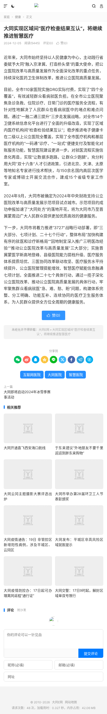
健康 (18, 17)
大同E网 (53, 6)
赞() (61, 43)
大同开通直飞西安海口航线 (25, 448)
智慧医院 (76, 375)
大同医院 (55, 375)
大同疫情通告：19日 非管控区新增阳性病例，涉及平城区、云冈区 (28, 544)
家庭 (7, 17)
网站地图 (71, 702)
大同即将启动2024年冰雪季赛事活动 (27, 394)
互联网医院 (32, 375)
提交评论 (91, 653)
